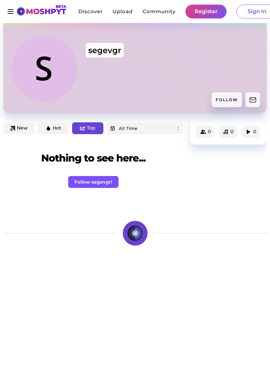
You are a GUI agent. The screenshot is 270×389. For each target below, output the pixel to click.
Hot (57, 128)
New (22, 128)
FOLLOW (227, 99)
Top (91, 128)
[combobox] (145, 128)
